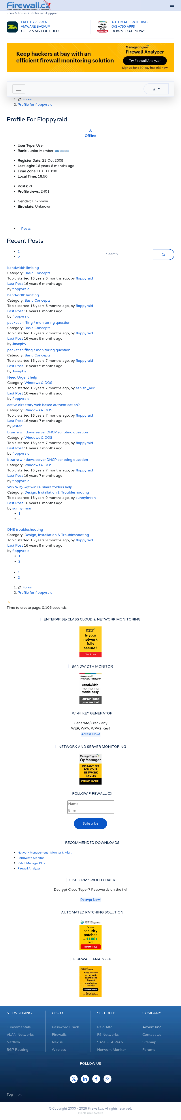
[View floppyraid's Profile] (90, 130)
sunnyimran (86, 498)
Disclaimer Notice (90, 1113)
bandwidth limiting (23, 268)
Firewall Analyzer (29, 868)
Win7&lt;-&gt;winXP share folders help (39, 487)
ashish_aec (85, 388)
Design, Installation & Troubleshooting (57, 492)
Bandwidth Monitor (31, 858)
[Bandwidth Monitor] (90, 688)
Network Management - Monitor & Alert (45, 852)
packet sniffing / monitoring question (38, 322)
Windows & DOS (38, 383)
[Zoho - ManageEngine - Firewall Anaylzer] (90, 57)
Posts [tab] (26, 228)
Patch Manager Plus (31, 863)
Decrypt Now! (90, 900)
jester (17, 426)
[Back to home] (29, 5)
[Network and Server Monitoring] (90, 769)
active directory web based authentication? (43, 405)
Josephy (19, 344)
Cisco (57, 1013)
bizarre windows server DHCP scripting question (47, 432)
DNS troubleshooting (25, 529)
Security (106, 1013)
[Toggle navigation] (18, 89)
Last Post (15, 283)
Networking (19, 1013)
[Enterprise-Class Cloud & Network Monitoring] (90, 641)
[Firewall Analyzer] (90, 981)
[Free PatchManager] (90, 934)
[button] (172, 5)
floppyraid (84, 278)
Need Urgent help (22, 377)
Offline (90, 136)
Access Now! (90, 734)
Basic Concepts (38, 273)
